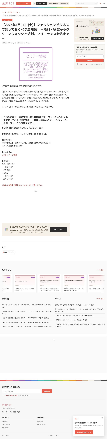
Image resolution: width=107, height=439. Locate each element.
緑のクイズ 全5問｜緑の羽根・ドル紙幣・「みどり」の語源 (74, 305)
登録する (90, 60)
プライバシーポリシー (84, 64)
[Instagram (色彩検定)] (7, 412)
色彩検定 (4, 421)
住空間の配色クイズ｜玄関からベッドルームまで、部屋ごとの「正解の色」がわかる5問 (80, 310)
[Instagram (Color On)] (3, 412)
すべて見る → (100, 270)
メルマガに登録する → (84, 432)
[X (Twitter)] (11, 412)
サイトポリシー (6, 435)
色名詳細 (40, 421)
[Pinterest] (14, 412)
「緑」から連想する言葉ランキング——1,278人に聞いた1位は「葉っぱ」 (26, 322)
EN (104, 3)
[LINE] (18, 412)
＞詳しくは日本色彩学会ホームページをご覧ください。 (22, 185)
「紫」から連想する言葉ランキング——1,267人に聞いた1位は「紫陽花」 (26, 318)
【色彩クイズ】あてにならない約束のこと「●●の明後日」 (75, 316)
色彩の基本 (5, 428)
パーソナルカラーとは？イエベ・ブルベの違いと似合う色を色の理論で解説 (26, 326)
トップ (4, 12)
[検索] (96, 3)
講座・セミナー (8, 252)
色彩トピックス (13, 12)
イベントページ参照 (9, 155)
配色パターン (41, 425)
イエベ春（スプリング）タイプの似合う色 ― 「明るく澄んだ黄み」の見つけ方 (26, 306)
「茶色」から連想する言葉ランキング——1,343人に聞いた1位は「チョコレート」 (27, 312)
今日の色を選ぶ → (41, 3)
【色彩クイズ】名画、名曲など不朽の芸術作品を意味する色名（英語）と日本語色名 (80, 325)
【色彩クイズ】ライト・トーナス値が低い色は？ (71, 320)
